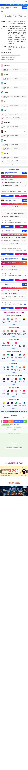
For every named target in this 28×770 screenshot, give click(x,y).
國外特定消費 (13, 424)
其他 (25, 421)
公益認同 (22, 424)
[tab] (5, 424)
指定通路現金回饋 (5, 424)
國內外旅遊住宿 (18, 421)
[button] (14, 70)
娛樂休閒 (11, 421)
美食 (18, 424)
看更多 (25, 65)
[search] (26, 2)
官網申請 (25, 7)
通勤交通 (5, 421)
